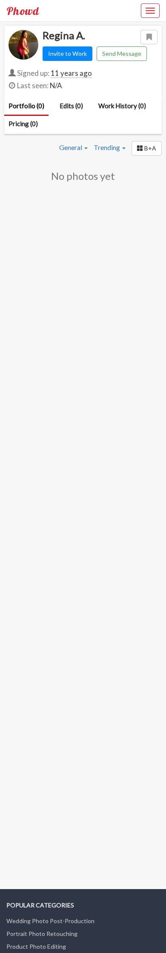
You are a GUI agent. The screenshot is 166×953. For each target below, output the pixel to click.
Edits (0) (71, 106)
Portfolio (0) (26, 106)
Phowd (22, 10)
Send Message (121, 53)
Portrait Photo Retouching (41, 933)
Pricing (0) (23, 123)
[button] (147, 148)
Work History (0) (122, 106)
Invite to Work (67, 53)
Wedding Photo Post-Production (50, 920)
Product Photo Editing (36, 946)
